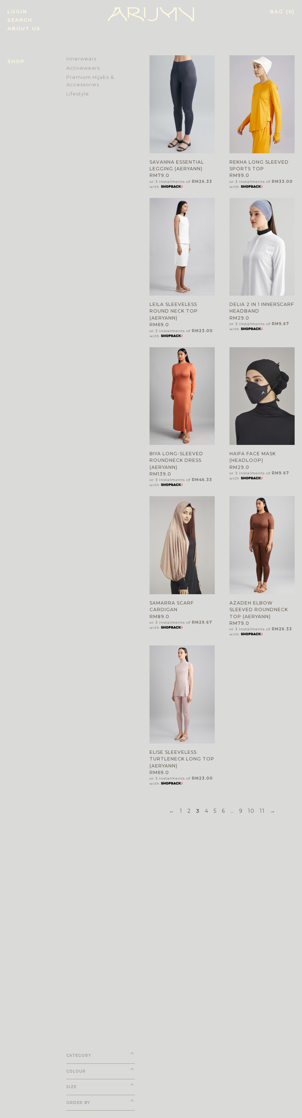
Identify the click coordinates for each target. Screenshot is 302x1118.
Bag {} (282, 11)
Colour (76, 1071)
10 (251, 811)
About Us (24, 28)
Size (71, 1086)
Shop (16, 61)
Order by (78, 1102)
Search (19, 20)
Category (78, 1055)
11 (262, 811)
